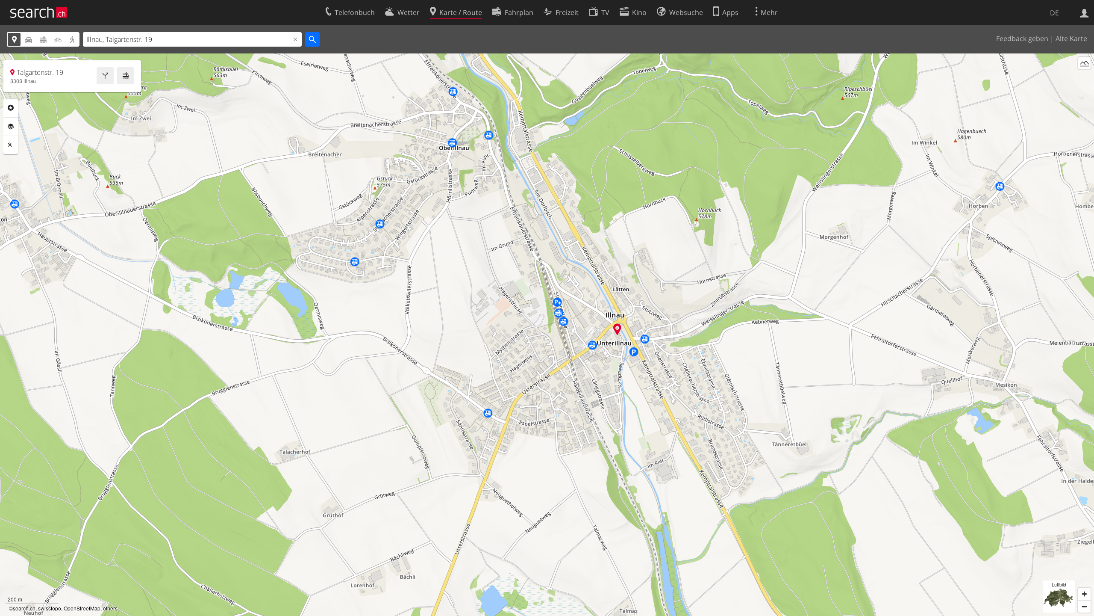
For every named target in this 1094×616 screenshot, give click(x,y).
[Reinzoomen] (1084, 594)
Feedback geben (1022, 38)
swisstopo (49, 608)
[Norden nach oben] (1084, 79)
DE (1054, 13)
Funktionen (10, 145)
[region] (547, 334)
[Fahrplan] (125, 75)
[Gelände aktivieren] (1084, 63)
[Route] (105, 75)
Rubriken (10, 108)
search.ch (24, 608)
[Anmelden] (1084, 12)
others (110, 608)
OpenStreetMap (82, 608)
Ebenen (10, 127)
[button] (617, 329)
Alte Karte (1071, 38)
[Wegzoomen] (1084, 606)
